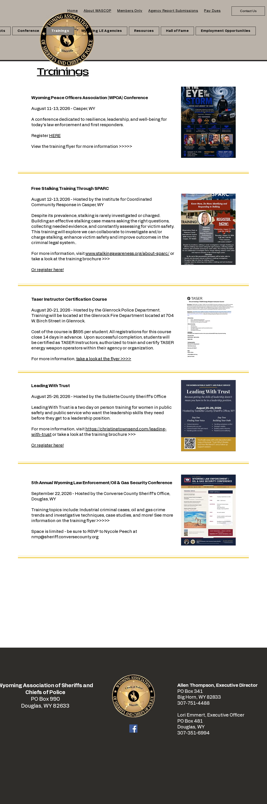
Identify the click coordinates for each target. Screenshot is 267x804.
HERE (54, 136)
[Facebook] (133, 728)
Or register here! (47, 445)
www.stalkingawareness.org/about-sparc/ (127, 254)
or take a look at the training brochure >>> (94, 435)
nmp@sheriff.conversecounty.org (64, 537)
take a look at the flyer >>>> (103, 359)
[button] (97, 11)
